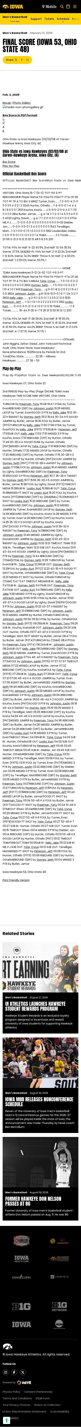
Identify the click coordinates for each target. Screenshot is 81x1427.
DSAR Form (43, 1398)
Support (36, 19)
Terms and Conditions (17, 1398)
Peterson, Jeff (12, 302)
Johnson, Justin (25, 294)
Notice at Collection (47, 1405)
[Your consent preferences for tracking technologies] (6, 1420)
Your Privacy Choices (16, 1405)
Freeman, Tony (31, 289)
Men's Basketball (15, 33)
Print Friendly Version (16, 880)
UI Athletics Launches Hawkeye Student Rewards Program (35, 1006)
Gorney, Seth (39, 285)
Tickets (49, 19)
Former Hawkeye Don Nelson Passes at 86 (33, 1201)
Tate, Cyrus (47, 281)
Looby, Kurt (34, 488)
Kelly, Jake (16, 298)
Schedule (63, 19)
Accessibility (11, 1418)
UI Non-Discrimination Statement (24, 1411)
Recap (7, 103)
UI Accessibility (59, 1411)
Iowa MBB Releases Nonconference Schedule (39, 1101)
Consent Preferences (38, 1392)
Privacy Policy (11, 1392)
